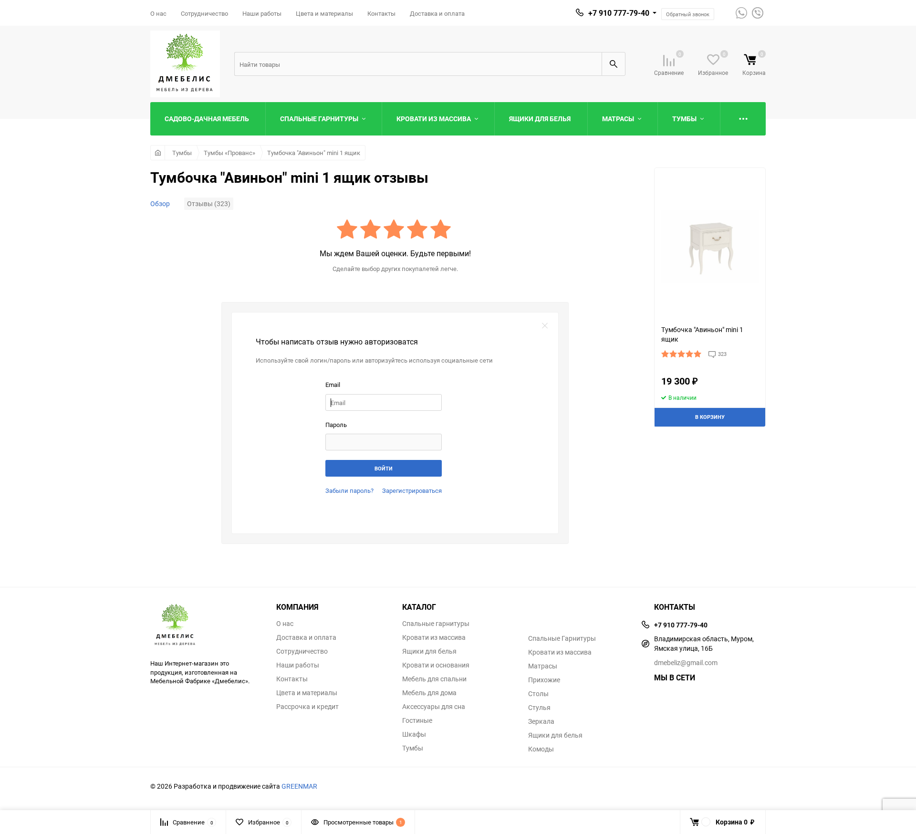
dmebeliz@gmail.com (686, 662)
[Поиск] (613, 64)
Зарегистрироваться (412, 490)
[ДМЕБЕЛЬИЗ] (206, 625)
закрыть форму (545, 326)
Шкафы (414, 734)
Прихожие (544, 680)
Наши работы (261, 13)
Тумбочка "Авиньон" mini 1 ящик (313, 152)
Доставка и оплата (437, 13)
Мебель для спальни (434, 679)
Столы (538, 693)
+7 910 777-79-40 (618, 13)
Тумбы (182, 152)
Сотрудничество (204, 13)
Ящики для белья (429, 651)
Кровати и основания (435, 665)
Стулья (539, 707)
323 (722, 353)
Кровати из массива (434, 637)
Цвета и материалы (324, 13)
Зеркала (541, 721)
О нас (158, 13)
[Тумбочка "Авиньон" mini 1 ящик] (710, 246)
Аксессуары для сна (433, 706)
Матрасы (542, 666)
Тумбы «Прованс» (229, 152)
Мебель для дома (429, 692)
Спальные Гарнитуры (562, 638)
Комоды (541, 749)
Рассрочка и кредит (307, 706)
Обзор (160, 203)
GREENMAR (299, 786)
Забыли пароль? (349, 490)
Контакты (381, 13)
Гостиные (417, 720)
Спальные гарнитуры (435, 623)
